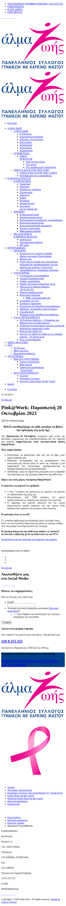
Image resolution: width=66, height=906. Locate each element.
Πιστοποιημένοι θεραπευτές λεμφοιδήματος (41, 220)
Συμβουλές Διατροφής (30, 303)
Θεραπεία (24, 200)
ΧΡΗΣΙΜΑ (19, 211)
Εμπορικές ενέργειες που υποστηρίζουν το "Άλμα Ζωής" (35, 793)
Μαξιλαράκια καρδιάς (30, 231)
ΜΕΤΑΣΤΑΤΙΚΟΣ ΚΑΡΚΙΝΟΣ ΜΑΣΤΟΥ (25, 235)
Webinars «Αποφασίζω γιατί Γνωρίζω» (39, 309)
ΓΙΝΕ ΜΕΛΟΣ (14, 12)
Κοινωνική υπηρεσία (30, 295)
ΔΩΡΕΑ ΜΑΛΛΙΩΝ (17, 342)
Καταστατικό (26, 145)
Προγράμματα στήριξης (31, 242)
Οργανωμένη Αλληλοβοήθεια (34, 275)
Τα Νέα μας (19, 348)
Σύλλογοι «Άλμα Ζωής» (32, 139)
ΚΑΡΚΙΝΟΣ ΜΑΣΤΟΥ (19, 178)
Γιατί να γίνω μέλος (35, 161)
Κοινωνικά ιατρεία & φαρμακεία (35, 225)
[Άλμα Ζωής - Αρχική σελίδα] (33, 69)
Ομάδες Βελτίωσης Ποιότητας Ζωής (37, 284)
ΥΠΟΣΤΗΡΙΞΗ (21, 273)
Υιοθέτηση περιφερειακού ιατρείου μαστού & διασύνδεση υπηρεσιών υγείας (42, 327)
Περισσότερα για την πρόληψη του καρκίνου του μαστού (29, 539)
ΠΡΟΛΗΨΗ (20, 250)
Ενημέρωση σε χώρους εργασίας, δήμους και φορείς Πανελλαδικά (36, 255)
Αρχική (11, 787)
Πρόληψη (24, 186)
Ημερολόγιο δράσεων (24, 353)
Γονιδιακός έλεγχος (29, 300)
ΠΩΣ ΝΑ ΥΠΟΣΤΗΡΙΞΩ (26, 359)
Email (10, 602)
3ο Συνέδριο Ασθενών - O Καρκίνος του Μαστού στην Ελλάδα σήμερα (39, 321)
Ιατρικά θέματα (27, 203)
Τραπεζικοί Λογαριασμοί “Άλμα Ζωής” (32, 368)
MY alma (24, 245)
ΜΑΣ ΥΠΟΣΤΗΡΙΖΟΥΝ (26, 373)
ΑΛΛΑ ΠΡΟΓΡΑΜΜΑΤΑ (27, 317)
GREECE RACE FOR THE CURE (31, 170)
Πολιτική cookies (15, 823)
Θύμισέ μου (26, 259)
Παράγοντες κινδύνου (30, 189)
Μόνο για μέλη (21, 350)
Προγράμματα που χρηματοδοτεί (36, 175)
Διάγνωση (24, 195)
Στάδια (23, 198)
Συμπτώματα (26, 192)
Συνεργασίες (26, 142)
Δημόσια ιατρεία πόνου (31, 217)
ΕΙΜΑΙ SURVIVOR (26, 157)
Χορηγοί (24, 375)
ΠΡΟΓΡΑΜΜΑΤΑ (16, 248)
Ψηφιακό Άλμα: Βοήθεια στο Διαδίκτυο (39, 314)
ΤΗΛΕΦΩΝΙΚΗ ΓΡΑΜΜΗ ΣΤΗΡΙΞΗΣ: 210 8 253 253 (35, 3)
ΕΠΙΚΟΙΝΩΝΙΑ (15, 6)
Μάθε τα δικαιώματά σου (38, 298)
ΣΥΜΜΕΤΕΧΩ (21, 153)
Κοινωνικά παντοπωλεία (32, 223)
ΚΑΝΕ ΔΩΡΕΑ (15, 9)
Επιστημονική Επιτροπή (31, 136)
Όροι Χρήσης (14, 817)
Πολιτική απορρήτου (17, 801)
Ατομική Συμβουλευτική (32, 278)
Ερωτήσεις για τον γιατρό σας (28, 207)
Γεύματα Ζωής (27, 311)
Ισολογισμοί (26, 148)
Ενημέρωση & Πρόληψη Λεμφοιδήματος (40, 306)
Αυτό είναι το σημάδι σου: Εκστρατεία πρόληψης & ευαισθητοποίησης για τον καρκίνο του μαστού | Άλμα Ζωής (39, 264)
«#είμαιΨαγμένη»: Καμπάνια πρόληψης (39, 270)
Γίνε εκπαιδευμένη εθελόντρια (41, 167)
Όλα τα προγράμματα (30, 339)
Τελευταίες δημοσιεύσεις (19, 790)
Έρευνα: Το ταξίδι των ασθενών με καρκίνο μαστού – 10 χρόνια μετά (41, 335)
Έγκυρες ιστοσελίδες (30, 228)
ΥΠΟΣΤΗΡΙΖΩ (15, 356)
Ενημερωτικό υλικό (29, 214)
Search (10, 384)
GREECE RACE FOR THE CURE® (38, 173)
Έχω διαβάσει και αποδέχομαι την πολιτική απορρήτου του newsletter (36, 615)
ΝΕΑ (10, 345)
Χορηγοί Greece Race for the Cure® (37, 381)
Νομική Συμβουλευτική (31, 292)
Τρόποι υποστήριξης (30, 362)
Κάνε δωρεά (26, 364)
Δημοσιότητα (26, 150)
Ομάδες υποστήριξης (30, 281)
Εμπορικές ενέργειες (30, 378)
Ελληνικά (12, 123)
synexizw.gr (25, 239)
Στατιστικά (25, 184)
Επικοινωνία (13, 804)
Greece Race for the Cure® (20, 795)
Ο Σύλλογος (26, 134)
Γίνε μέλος (31, 164)
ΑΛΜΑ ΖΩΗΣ (14, 128)
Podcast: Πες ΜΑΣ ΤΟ (31, 331)
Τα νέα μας (6, 567)
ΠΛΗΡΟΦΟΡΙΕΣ (22, 181)
